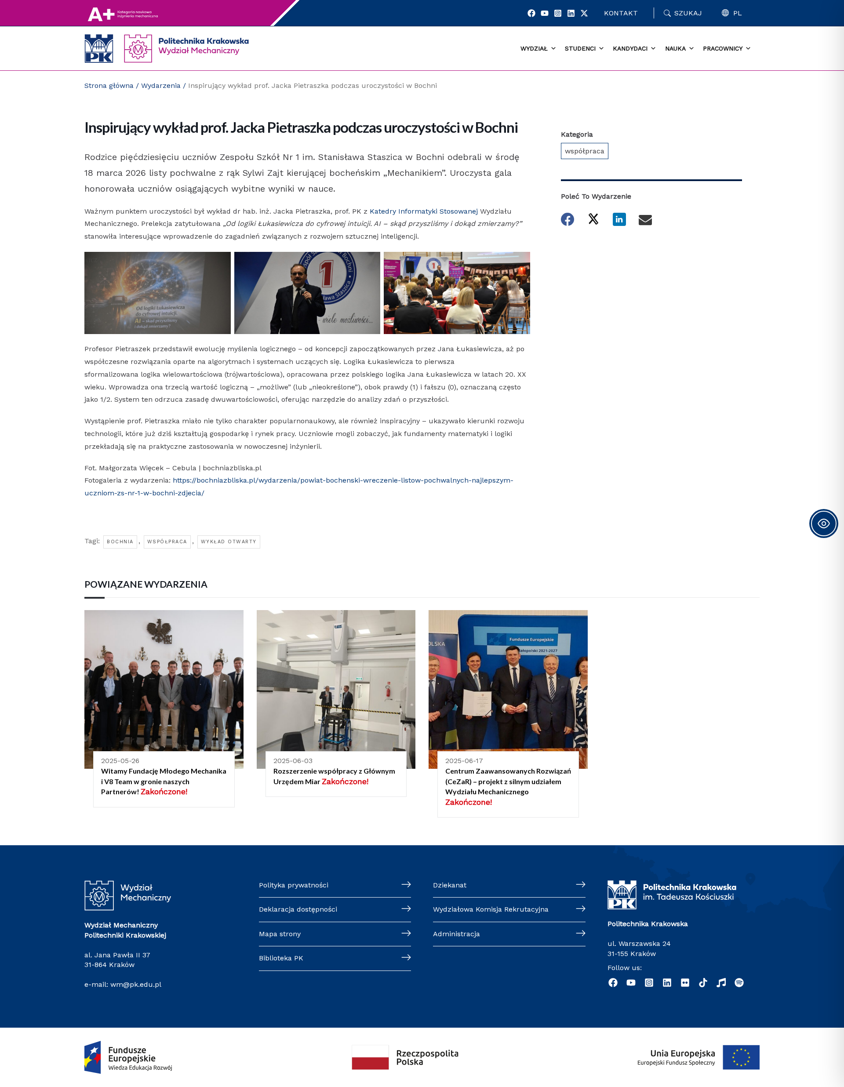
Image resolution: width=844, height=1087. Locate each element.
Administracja (456, 934)
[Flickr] (685, 982)
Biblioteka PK (281, 958)
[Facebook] (531, 13)
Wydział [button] (534, 48)
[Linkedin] (571, 13)
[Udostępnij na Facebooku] (567, 219)
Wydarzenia (161, 85)
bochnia (120, 542)
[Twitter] (584, 13)
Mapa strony (280, 934)
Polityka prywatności (293, 885)
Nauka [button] (675, 48)
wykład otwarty (229, 542)
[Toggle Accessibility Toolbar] (823, 523)
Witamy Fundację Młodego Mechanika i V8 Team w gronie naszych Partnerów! (163, 781)
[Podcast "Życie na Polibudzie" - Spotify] (739, 982)
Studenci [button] (580, 48)
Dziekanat (449, 885)
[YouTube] (545, 13)
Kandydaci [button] (630, 48)
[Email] (645, 219)
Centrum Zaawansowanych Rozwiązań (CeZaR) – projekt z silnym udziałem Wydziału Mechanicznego (508, 781)
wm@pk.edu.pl (135, 984)
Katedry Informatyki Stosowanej (424, 211)
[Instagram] (558, 13)
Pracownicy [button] (722, 48)
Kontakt (621, 13)
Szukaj (688, 13)
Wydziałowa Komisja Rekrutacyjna (491, 909)
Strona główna (109, 85)
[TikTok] (703, 982)
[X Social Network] (593, 218)
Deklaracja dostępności (298, 909)
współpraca (167, 542)
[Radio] (721, 982)
